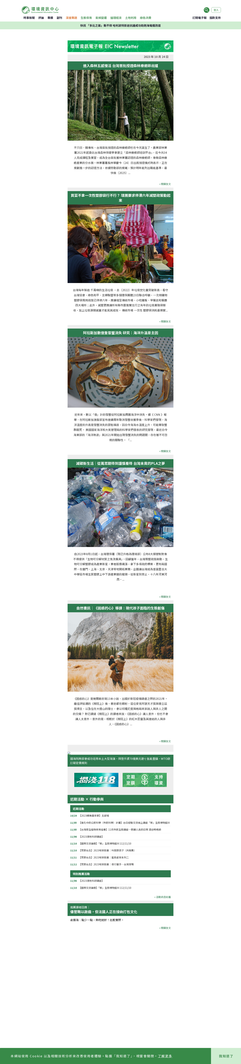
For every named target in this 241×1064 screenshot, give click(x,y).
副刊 (59, 18)
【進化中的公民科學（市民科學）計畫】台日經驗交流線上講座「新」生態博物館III (124, 822)
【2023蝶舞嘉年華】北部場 (94, 815)
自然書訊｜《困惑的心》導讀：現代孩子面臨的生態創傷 (120, 608)
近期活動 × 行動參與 (87, 799)
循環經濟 (116, 18)
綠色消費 (145, 18)
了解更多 (165, 1056)
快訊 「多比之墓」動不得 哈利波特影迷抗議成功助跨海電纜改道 (120, 25)
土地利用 (130, 18)
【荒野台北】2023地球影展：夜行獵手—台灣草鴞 (106, 864)
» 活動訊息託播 (162, 897)
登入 (216, 10)
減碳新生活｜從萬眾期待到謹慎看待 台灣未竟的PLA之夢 (120, 463)
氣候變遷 (101, 18)
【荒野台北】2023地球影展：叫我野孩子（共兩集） (107, 850)
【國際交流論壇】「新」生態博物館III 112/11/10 (105, 843)
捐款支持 (215, 18)
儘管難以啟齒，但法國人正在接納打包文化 (103, 911)
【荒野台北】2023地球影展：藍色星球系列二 (104, 857)
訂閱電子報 (199, 18)
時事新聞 (29, 18)
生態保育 (86, 18)
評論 (41, 18)
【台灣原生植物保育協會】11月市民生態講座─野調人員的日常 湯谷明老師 (120, 829)
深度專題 (71, 18)
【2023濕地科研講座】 (91, 836)
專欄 (50, 18)
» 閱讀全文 (165, 184)
